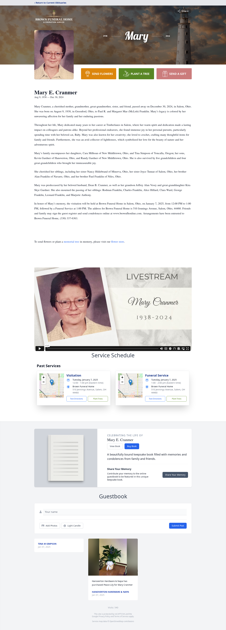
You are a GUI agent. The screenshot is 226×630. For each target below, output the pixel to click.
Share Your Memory (175, 474)
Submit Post (178, 525)
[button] (52, 382)
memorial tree (71, 241)
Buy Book (132, 446)
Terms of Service (121, 616)
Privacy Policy (104, 616)
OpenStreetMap (116, 621)
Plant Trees (98, 398)
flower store (117, 241)
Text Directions (76, 398)
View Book (115, 446)
